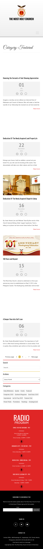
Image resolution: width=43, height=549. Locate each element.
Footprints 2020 (8, 394)
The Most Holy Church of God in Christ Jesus (26, 544)
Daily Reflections (9, 391)
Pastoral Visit (28, 398)
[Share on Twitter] (21, 94)
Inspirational (7, 398)
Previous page (9, 357)
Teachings (24, 402)
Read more (36, 109)
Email (17, 507)
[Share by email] (26, 94)
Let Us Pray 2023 (18, 398)
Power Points (7, 402)
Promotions (16, 402)
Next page (35, 357)
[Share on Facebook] (17, 94)
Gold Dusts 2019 (33, 394)
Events (23, 391)
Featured (29, 391)
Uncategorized (33, 402)
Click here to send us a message (21, 542)
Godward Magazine (21, 394)
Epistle (17, 391)
